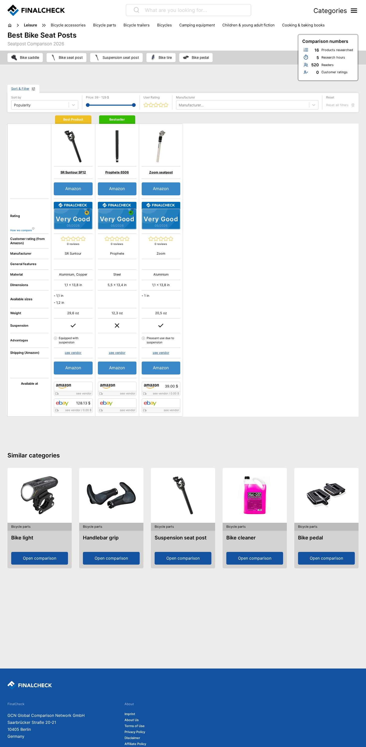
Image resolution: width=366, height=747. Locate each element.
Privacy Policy (134, 732)
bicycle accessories (68, 25)
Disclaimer (132, 738)
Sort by (16, 97)
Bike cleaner (241, 538)
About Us (131, 720)
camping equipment (197, 25)
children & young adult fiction (248, 25)
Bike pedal (310, 538)
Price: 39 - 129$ (97, 97)
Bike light (22, 538)
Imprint (129, 714)
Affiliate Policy (135, 744)
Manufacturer (185, 97)
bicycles (164, 25)
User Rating (151, 97)
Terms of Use (134, 726)
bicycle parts (104, 25)
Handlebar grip (101, 538)
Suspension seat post (181, 538)
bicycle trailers (136, 25)
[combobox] (179, 105)
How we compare (21, 230)
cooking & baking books (303, 25)
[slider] (88, 105)
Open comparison (39, 558)
